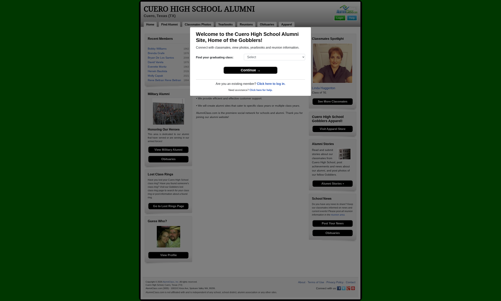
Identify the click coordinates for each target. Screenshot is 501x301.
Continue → (250, 70)
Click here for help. (261, 90)
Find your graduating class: (214, 57)
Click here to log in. (271, 83)
